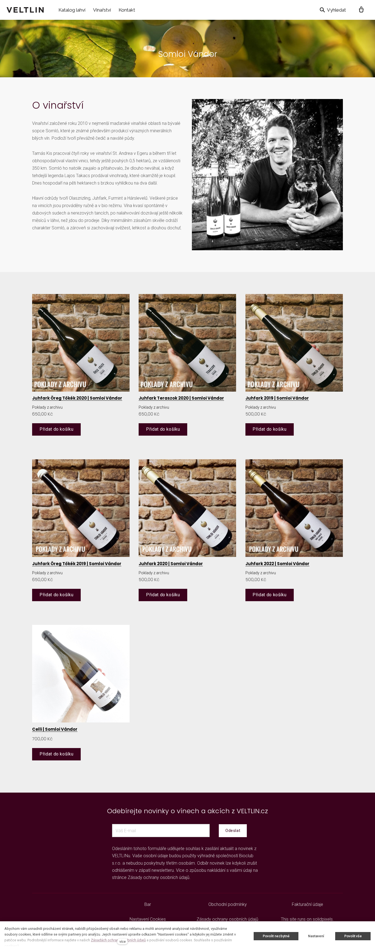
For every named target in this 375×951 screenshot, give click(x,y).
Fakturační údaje (307, 904)
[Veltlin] (25, 10)
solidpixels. (323, 919)
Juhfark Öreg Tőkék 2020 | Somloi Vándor (77, 398)
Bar (147, 904)
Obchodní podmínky (227, 904)
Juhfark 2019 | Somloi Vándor (277, 398)
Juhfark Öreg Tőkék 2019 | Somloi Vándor (76, 564)
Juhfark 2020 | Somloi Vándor (171, 564)
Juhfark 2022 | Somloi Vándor (277, 564)
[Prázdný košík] (361, 10)
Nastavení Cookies (148, 919)
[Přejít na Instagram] (74, 904)
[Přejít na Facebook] (61, 904)
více (122, 941)
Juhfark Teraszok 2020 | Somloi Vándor (181, 398)
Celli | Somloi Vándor (54, 729)
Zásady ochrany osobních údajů (158, 877)
